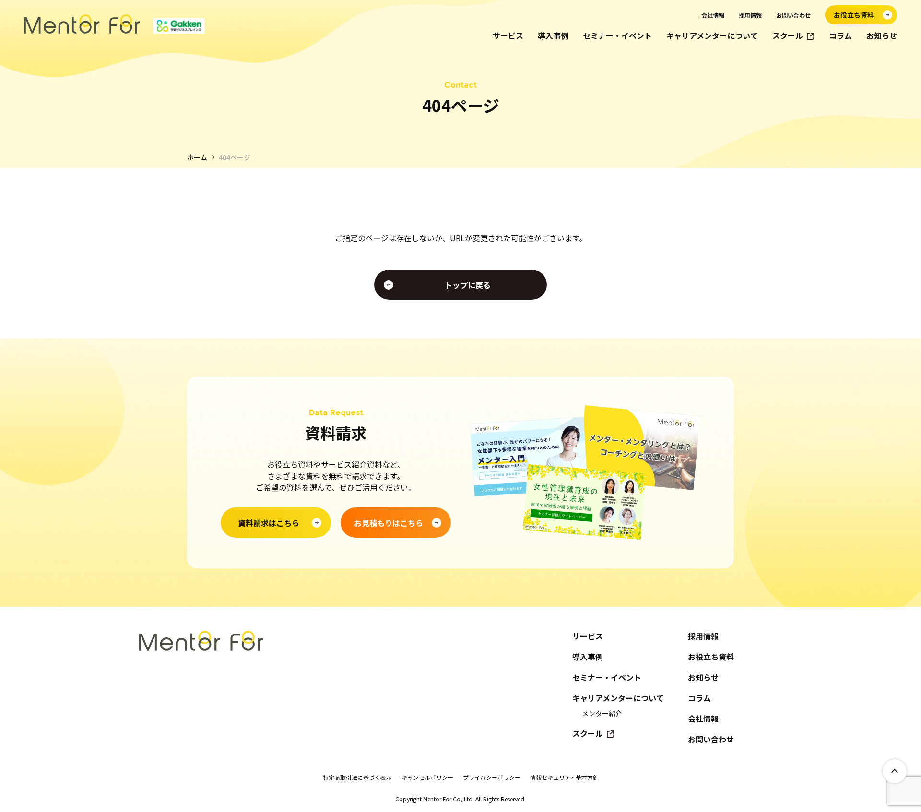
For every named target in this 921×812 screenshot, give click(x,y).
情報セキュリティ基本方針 (564, 777)
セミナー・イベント (617, 35)
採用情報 (750, 15)
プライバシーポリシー (491, 777)
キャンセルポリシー (427, 777)
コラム (840, 35)
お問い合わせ (793, 15)
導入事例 (553, 35)
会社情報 (712, 15)
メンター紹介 (602, 713)
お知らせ (881, 35)
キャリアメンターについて (712, 35)
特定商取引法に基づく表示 (357, 777)
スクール (787, 35)
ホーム (197, 157)
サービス (508, 35)
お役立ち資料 (711, 656)
